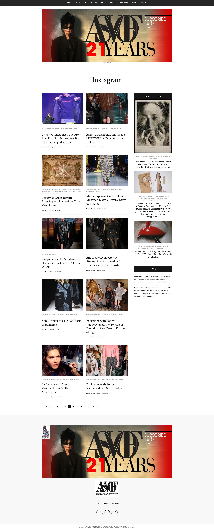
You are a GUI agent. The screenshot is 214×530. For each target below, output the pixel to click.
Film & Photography (54, 191)
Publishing (55, 193)
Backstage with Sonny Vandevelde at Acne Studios (104, 386)
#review (153, 276)
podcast (144, 293)
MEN (156, 285)
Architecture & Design (58, 189)
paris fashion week (152, 290)
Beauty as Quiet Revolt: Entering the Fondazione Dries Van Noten (61, 201)
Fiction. (160, 279)
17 (85, 406)
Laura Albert (137, 285)
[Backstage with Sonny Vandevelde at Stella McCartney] (62, 360)
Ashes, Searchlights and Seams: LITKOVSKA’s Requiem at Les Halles (106, 138)
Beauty (72, 189)
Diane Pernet (102, 147)
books (144, 279)
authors (141, 279)
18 (89, 406)
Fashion (78, 2)
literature (144, 285)
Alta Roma (159, 276)
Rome (156, 293)
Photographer (164, 290)
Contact (144, 2)
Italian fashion (163, 282)
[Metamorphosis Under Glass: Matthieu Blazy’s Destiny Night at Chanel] (107, 170)
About (134, 2)
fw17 (167, 279)
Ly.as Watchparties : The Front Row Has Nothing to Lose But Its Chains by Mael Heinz (62, 138)
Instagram (60, 128)
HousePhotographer (148, 282)
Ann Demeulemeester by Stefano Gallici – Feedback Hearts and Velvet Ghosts (103, 261)
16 (81, 406)
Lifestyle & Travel (71, 128)
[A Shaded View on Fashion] (107, 35)
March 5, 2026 (46, 397)
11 (61, 406)
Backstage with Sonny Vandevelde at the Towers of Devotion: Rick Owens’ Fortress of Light (106, 326)
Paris (135, 290)
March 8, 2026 (46, 271)
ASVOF (136, 279)
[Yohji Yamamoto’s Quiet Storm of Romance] (62, 295)
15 (77, 406)
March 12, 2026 (46, 147)
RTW (159, 293)
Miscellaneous (47, 129)
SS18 (135, 296)
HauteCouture (138, 282)
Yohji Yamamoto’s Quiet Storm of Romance (61, 322)
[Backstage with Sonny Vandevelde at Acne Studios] (107, 360)
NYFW (169, 287)
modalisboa (167, 285)
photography (137, 293)
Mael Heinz (56, 147)
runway (98, 129)
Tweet (61, 193)
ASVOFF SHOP (123, 2)
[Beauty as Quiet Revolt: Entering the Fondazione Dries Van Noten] (62, 170)
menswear (161, 285)
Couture (149, 196)
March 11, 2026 (91, 147)
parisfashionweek (142, 290)
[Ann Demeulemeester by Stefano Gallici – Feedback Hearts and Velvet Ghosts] (107, 233)
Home (69, 2)
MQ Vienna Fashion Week (141, 287)
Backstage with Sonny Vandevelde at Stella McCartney (56, 388)
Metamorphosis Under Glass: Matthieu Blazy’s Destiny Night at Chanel (106, 199)
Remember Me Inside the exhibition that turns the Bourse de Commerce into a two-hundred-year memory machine (153, 164)
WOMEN (143, 296)
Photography (90, 129)
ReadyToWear (150, 293)
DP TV (103, 2)
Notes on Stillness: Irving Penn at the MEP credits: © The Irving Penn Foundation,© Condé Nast (153, 254)
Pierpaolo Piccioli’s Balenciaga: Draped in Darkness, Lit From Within (61, 263)
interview (156, 282)
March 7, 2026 (46, 329)
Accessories (90, 128)
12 (65, 406)
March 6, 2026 (90, 337)
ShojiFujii (168, 293)
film (164, 279)
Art (85, 2)
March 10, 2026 (46, 210)
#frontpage (148, 276)
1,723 (98, 406)
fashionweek (154, 279)
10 (57, 406)
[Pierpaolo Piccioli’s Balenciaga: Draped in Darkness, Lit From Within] (62, 233)
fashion (149, 279)
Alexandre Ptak (58, 397)
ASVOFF (112, 2)
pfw (159, 290)
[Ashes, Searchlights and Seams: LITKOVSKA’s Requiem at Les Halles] (107, 108)
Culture (94, 2)
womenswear (150, 296)
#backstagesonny (139, 276)
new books (152, 287)
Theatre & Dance (58, 129)
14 (73, 406)
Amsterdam (165, 276)
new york (164, 287)
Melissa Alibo (150, 285)
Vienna (139, 296)
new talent (158, 287)
